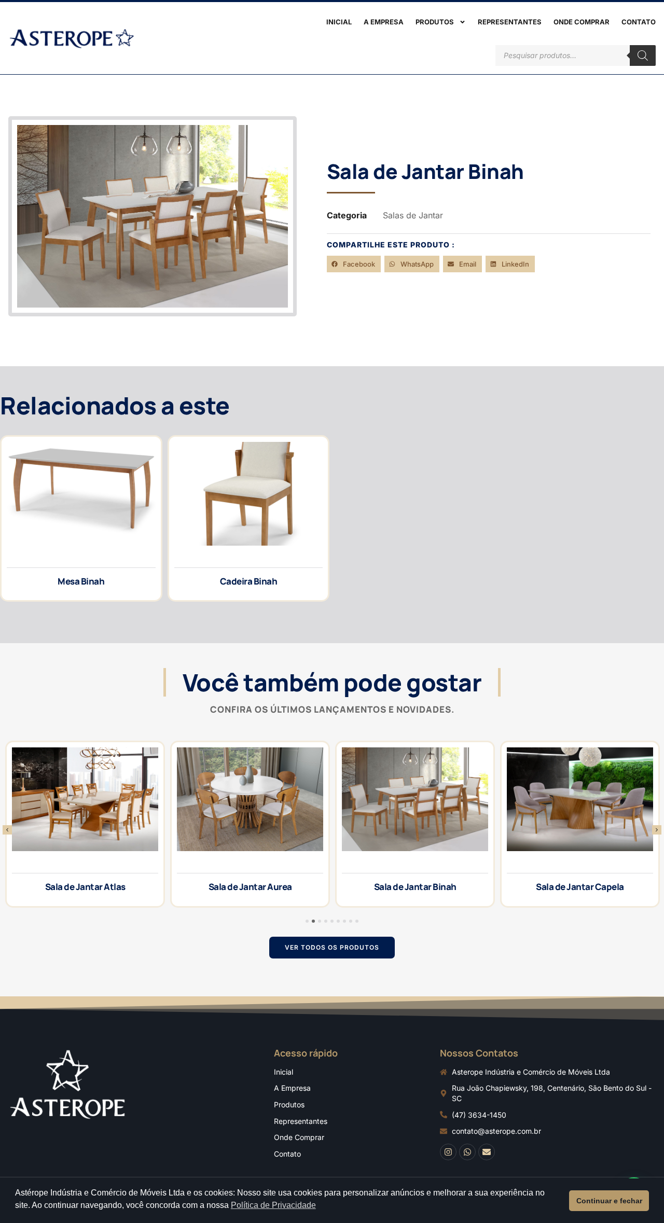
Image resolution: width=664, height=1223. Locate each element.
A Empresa (384, 22)
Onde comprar (582, 22)
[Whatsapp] (467, 1152)
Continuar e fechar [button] (609, 1201)
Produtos (435, 22)
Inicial (339, 22)
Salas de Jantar (413, 215)
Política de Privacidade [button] (273, 1205)
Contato (638, 22)
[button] (354, 264)
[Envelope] (486, 1152)
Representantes (510, 22)
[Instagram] (448, 1152)
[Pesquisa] (643, 55)
